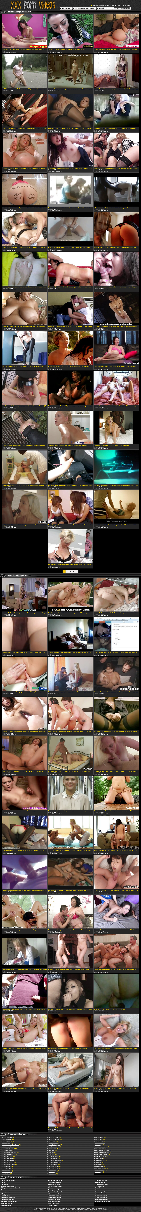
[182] (54, 1148)
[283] (101, 1170)
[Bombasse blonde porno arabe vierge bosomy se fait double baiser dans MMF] (70, 1110)
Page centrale (66, 8)
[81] (54, 1164)
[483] (7, 1166)
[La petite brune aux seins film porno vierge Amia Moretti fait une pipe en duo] (116, 507)
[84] (8, 1137)
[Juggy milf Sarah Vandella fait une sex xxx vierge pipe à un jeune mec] (70, 428)
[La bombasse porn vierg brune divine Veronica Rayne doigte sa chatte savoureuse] (24, 634)
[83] (9, 1147)
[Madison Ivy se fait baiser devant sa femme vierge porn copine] (116, 428)
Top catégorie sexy (104, 8)
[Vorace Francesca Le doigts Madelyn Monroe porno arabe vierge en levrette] (116, 229)
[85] (7, 1168)
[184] (8, 1150)
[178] (8, 1141)
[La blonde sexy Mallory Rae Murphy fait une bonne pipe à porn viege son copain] (70, 793)
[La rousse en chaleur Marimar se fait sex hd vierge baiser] (116, 991)
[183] (8, 1139)
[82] (7, 1170)
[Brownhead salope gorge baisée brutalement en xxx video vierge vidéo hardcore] (116, 150)
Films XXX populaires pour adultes (84, 8)
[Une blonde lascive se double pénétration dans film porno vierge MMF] (70, 1031)
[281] (7, 1174)
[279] (54, 1170)
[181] (101, 1168)
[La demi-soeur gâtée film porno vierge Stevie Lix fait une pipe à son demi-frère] (70, 309)
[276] (55, 1168)
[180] (7, 1143)
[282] (9, 1154)
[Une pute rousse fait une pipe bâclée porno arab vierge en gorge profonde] (70, 951)
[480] (53, 1141)
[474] (8, 1156)
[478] (102, 1154)
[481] (99, 1162)
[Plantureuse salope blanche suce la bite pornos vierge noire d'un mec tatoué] (24, 714)
